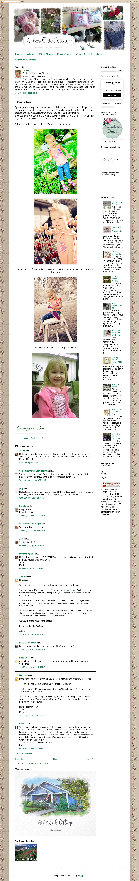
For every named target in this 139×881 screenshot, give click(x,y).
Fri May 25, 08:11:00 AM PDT (31, 569)
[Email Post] (42, 438)
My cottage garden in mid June (117, 436)
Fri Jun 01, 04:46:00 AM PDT (31, 749)
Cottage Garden (25, 59)
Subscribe (112, 95)
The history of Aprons (117, 411)
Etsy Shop (46, 54)
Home (18, 54)
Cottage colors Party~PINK (117, 360)
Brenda (22, 724)
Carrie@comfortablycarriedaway (33, 471)
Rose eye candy (116, 386)
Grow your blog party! (117, 253)
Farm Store (64, 54)
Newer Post (20, 759)
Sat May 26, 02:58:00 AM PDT (32, 635)
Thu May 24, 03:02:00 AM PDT (32, 516)
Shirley (22, 451)
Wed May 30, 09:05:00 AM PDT (33, 716)
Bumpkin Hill (24, 658)
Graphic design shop (89, 54)
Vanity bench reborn (115, 279)
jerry (21, 489)
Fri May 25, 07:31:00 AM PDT (31, 546)
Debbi (27, 71)
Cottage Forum (69, 590)
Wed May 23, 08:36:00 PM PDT (32, 480)
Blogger (81, 876)
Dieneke (22, 506)
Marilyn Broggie (26, 554)
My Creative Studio (117, 203)
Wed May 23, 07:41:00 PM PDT (32, 463)
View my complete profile (26, 93)
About (31, 54)
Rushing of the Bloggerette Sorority (117, 230)
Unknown (23, 676)
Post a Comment (24, 754)
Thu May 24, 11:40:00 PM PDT (32, 531)
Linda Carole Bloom (27, 643)
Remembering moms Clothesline (117, 333)
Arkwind (23, 577)
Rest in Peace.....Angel (117, 306)
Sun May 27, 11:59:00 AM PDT (32, 667)
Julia (21, 539)
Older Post (91, 759)
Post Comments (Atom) (37, 764)
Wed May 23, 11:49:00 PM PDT (32, 498)
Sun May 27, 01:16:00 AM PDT (32, 650)
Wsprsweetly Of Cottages (30, 524)
